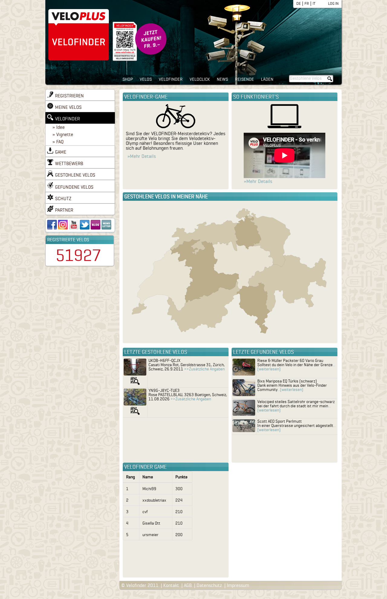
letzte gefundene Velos (263, 352)
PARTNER (64, 210)
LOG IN (333, 3)
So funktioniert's (256, 97)
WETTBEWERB (69, 163)
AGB (188, 585)
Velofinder (171, 79)
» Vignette (62, 134)
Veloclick (200, 79)
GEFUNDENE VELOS (74, 187)
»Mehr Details (141, 156)
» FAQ (57, 142)
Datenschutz (209, 585)
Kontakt (171, 585)
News (222, 79)
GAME (60, 152)
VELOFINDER (67, 119)
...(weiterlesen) (290, 389)
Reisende (244, 79)
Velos (146, 79)
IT (314, 3)
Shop (127, 79)
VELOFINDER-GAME (145, 97)
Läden (267, 79)
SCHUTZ (63, 198)
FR (306, 3)
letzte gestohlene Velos (155, 352)
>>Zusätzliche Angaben (204, 369)
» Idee (58, 127)
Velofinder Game (145, 467)
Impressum (238, 585)
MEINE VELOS (68, 107)
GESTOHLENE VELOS (75, 175)
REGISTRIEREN (69, 96)
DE (298, 3)
